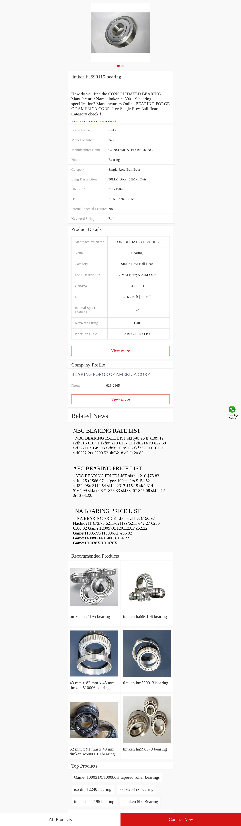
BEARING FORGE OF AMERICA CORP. (111, 374)
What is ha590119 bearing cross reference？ (94, 121)
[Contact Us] (232, 413)
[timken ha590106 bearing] (147, 611)
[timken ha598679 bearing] (147, 744)
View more (120, 350)
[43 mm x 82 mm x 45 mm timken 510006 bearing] (94, 678)
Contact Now (181, 819)
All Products (60, 819)
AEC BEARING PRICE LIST (107, 468)
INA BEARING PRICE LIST (107, 511)
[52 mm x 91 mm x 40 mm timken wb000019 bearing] (94, 744)
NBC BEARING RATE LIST (106, 431)
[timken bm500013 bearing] (147, 678)
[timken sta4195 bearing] (94, 611)
